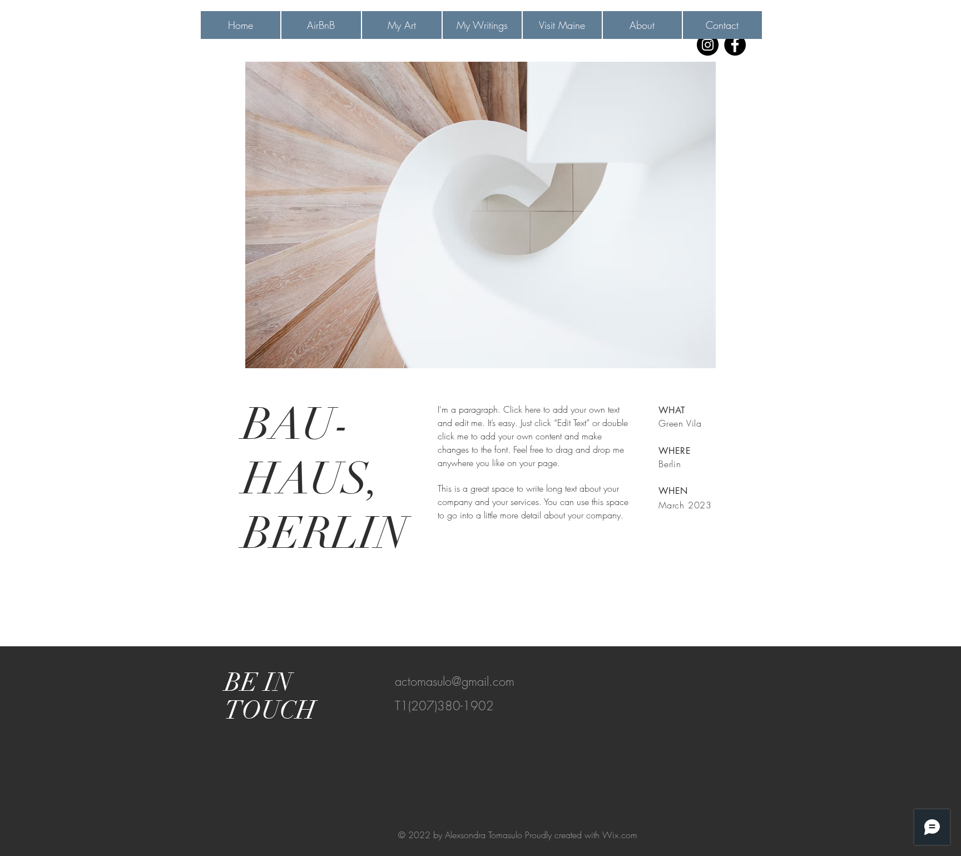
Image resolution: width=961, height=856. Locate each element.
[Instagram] (708, 45)
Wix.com (619, 835)
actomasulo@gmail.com (454, 681)
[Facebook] (735, 45)
